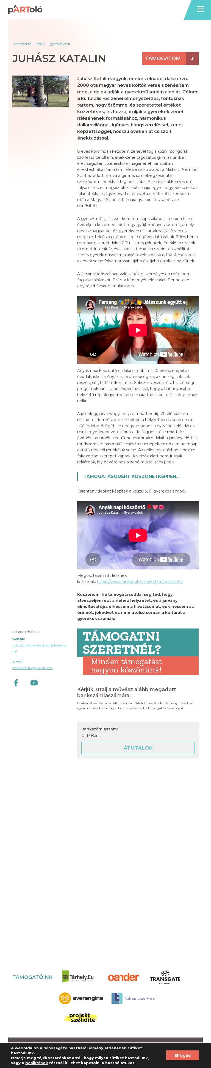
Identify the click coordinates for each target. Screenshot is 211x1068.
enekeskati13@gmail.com (32, 668)
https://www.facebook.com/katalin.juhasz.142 (140, 581)
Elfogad (182, 1055)
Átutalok (138, 748)
